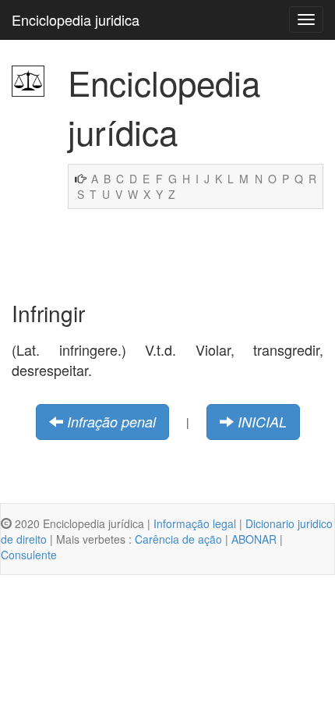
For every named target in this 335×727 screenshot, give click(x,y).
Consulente (29, 554)
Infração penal (111, 421)
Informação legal (194, 523)
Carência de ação (178, 539)
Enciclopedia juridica (75, 19)
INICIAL (262, 421)
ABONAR (254, 539)
